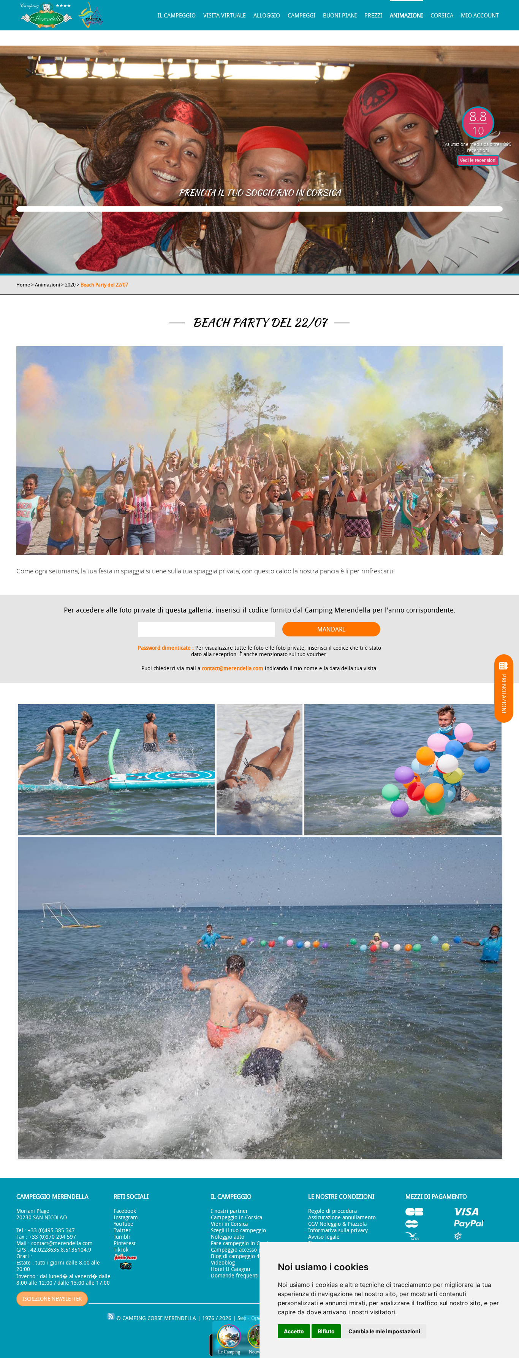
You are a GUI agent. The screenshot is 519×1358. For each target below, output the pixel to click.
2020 (70, 285)
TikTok (121, 1250)
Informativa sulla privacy (338, 1230)
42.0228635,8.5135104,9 (60, 1250)
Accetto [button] (294, 1331)
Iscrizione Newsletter (52, 1299)
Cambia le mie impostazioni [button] (384, 1331)
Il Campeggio (177, 15)
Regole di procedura (332, 1211)
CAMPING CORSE (142, 1318)
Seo (241, 1318)
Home (23, 285)
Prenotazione (503, 694)
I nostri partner (229, 1211)
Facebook (125, 1211)
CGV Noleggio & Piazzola (337, 1224)
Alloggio (266, 15)
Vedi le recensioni (478, 160)
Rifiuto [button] (326, 1331)
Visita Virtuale (224, 15)
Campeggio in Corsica (236, 1217)
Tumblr (122, 1237)
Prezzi (373, 15)
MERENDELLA (180, 1318)
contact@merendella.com (232, 668)
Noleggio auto (227, 1237)
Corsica (441, 15)
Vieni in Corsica (229, 1224)
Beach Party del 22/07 (104, 285)
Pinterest (125, 1243)
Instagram (126, 1217)
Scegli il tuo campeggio (238, 1230)
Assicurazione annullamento (342, 1217)
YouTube (123, 1224)
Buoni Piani (340, 15)
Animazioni (406, 15)
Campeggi (301, 15)
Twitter (122, 1230)
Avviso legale (324, 1237)
